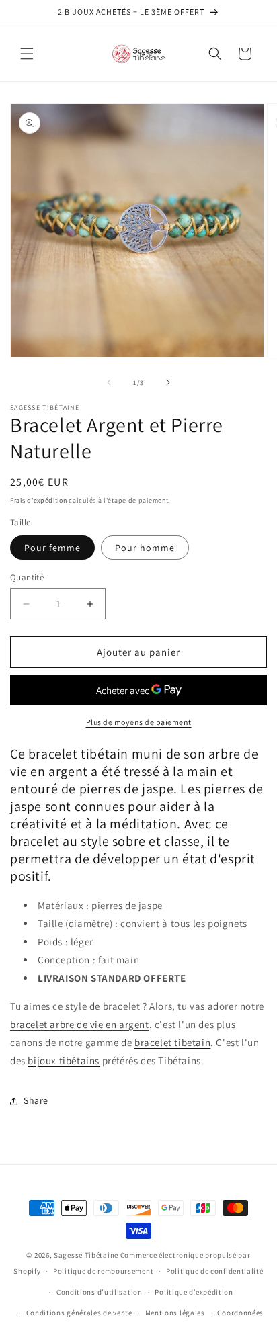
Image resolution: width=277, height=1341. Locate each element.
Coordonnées (240, 1312)
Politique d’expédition (194, 1292)
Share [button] (36, 1100)
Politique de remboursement (103, 1271)
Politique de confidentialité (215, 1271)
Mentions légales (175, 1312)
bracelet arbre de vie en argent (79, 1024)
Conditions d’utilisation (99, 1292)
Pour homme (145, 548)
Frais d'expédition (38, 500)
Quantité (27, 577)
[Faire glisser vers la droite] (168, 382)
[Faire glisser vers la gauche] (109, 382)
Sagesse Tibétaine (86, 1255)
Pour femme (52, 548)
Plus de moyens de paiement (139, 722)
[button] (27, 54)
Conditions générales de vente (79, 1312)
